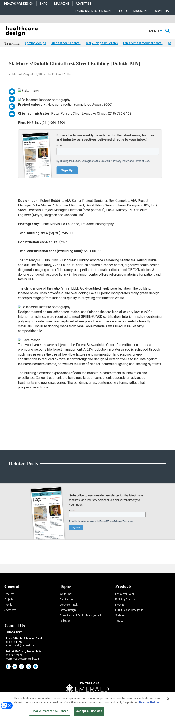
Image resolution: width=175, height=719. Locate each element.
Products (9, 594)
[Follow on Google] (35, 666)
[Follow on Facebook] (21, 666)
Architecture (66, 599)
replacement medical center (143, 43)
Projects (8, 599)
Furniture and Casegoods (129, 610)
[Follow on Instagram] (15, 666)
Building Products (125, 599)
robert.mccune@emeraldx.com (23, 658)
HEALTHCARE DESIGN (18, 3)
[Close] (168, 698)
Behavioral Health (69, 604)
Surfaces (120, 615)
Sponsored (10, 610)
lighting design (35, 43)
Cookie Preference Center (50, 711)
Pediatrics (65, 620)
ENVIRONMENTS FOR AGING (93, 10)
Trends (8, 604)
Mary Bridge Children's (102, 43)
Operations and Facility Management (80, 615)
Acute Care (66, 594)
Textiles (119, 620)
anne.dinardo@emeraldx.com (22, 645)
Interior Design (68, 610)
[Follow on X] (28, 666)
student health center (66, 43)
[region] (87, 705)
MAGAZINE (61, 3)
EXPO (44, 3)
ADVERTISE (83, 3)
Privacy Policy (149, 702)
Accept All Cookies (89, 711)
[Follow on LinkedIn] (8, 666)
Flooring (119, 604)
